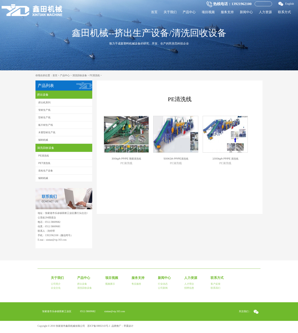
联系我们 (215, 287)
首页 (154, 12)
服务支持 (227, 12)
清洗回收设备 (79, 75)
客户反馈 (215, 283)
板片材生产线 (45, 125)
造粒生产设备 (45, 170)
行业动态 (163, 283)
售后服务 (136, 283)
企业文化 (56, 287)
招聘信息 (189, 287)
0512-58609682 (87, 311)
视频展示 (110, 283)
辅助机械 (43, 139)
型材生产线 (44, 117)
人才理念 (189, 283)
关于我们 (170, 12)
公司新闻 (163, 287)
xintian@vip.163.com (114, 311)
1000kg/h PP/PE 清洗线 (225, 158)
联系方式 (284, 12)
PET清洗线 (44, 163)
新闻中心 (246, 12)
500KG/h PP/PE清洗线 (176, 158)
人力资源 (265, 12)
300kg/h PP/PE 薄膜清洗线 (126, 158)
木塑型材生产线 (46, 132)
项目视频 (208, 12)
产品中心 (189, 12)
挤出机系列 (44, 102)
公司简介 (56, 283)
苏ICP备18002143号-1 (98, 326)
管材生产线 (44, 110)
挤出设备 (42, 94)
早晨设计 (128, 326)
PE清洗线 (95, 75)
